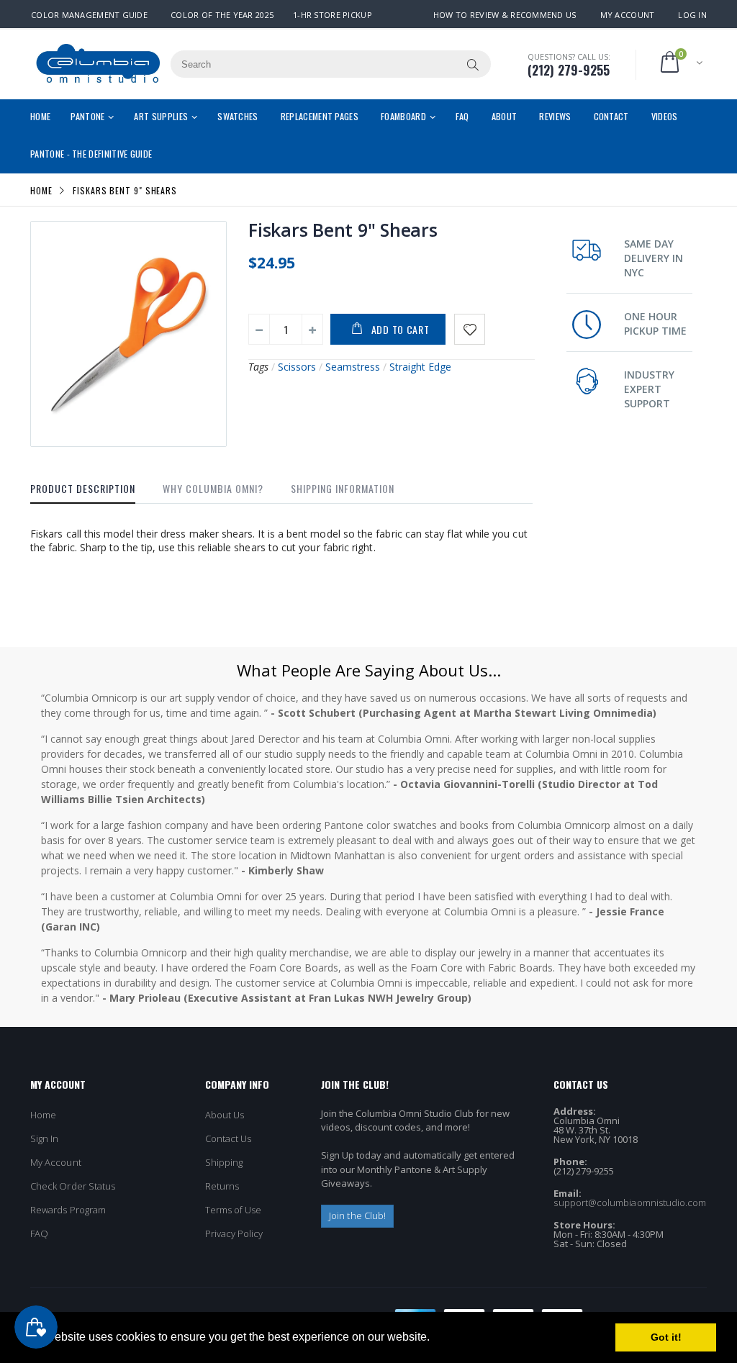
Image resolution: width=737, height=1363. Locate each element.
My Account (627, 14)
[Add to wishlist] (469, 329)
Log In (692, 14)
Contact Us (228, 1138)
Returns (222, 1185)
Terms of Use (233, 1209)
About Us (225, 1114)
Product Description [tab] (82, 488)
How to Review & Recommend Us (505, 14)
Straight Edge (420, 366)
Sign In (44, 1138)
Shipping (224, 1162)
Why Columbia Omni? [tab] (213, 488)
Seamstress (352, 366)
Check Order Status (72, 1185)
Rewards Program (68, 1209)
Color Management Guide (89, 14)
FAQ (39, 1233)
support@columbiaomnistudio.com (629, 1202)
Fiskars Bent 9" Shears (343, 229)
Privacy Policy (234, 1233)
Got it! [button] (666, 1337)
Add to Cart (400, 329)
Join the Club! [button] (357, 1215)
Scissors (297, 366)
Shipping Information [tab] (342, 488)
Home (41, 190)
